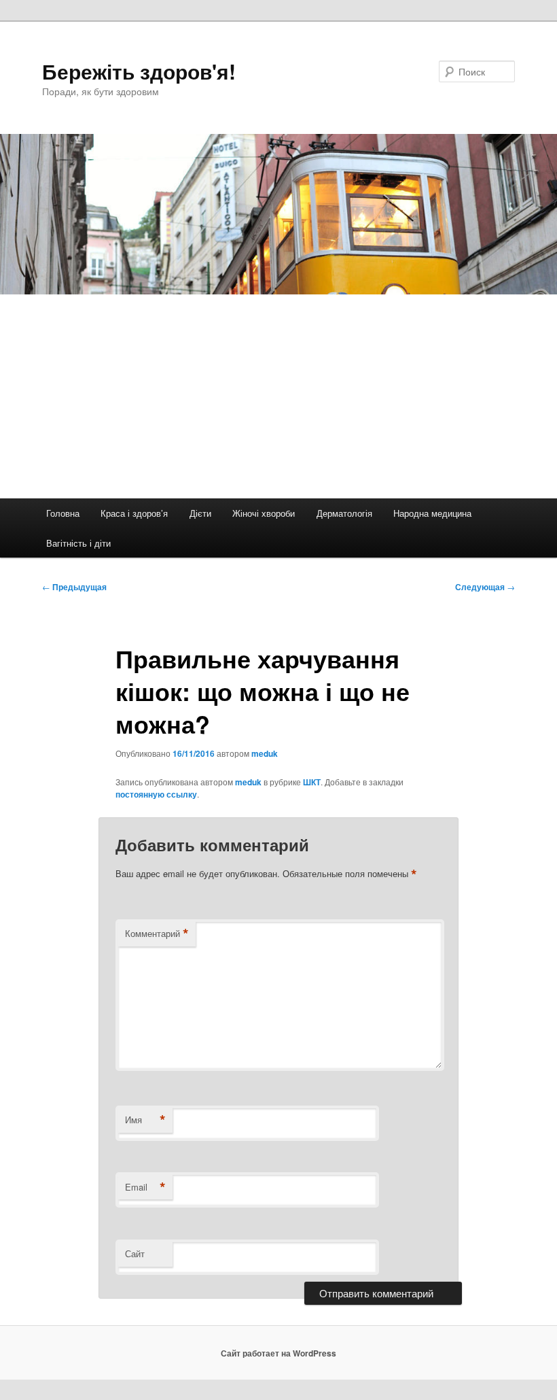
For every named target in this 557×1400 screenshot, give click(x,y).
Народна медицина (432, 513)
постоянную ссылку (156, 794)
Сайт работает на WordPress (278, 1353)
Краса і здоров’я (134, 513)
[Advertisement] (278, 396)
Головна (62, 513)
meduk (264, 753)
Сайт (135, 1253)
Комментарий (157, 933)
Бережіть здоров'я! (139, 71)
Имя (145, 1120)
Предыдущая (74, 587)
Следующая (485, 587)
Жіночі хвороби (263, 513)
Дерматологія (344, 513)
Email (145, 1187)
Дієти (200, 513)
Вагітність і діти (78, 542)
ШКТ (312, 782)
